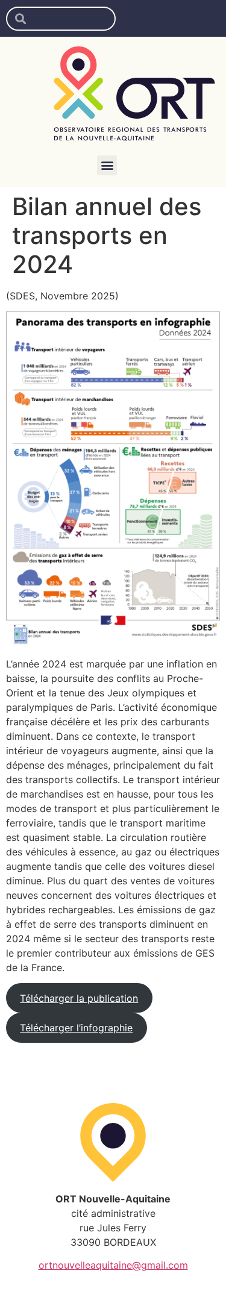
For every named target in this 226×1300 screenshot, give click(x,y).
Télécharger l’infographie (76, 1028)
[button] (107, 165)
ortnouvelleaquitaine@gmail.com (113, 1265)
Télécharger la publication (79, 998)
